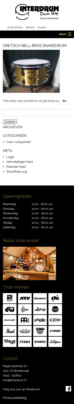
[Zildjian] (55, 342)
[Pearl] (10, 331)
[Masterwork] (10, 320)
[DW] (10, 309)
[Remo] (25, 331)
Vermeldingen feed (19, 162)
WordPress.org (16, 171)
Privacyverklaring (15, 398)
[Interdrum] (37, 12)
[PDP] (55, 320)
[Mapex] (55, 309)
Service (30, 27)
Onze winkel (15, 27)
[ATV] (25, 298)
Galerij (41, 27)
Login (10, 157)
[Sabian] (40, 331)
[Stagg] (10, 342)
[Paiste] (40, 320)
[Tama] (25, 342)
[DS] (55, 298)
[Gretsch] (25, 309)
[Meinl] (25, 320)
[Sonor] (55, 331)
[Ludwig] (40, 309)
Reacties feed (16, 167)
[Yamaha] (40, 342)
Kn (64, 101)
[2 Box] (10, 298)
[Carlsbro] (40, 298)
